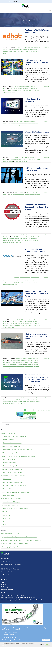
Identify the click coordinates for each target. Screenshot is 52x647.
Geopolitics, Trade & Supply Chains (10, 279)
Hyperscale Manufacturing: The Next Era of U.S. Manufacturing (20, 537)
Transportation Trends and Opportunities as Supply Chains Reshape (37, 207)
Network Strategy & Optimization (12, 453)
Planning (3, 584)
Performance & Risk (14, 362)
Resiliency (34, 49)
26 (38, 410)
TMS (20, 242)
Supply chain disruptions (22, 51)
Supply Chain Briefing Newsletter (31, 364)
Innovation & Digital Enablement (12, 472)
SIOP (27, 90)
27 (41, 410)
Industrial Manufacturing (33, 88)
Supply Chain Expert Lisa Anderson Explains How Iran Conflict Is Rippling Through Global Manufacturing (36, 378)
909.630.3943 (14, 1)
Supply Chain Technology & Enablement (13, 476)
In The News (18, 47)
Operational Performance (10, 459)
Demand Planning (8, 439)
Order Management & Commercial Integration (16, 492)
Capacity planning (14, 159)
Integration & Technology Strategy (13, 482)
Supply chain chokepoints (27, 240)
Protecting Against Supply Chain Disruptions (14, 547)
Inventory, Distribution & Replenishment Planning (17, 449)
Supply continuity (12, 242)
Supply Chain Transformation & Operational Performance (18, 456)
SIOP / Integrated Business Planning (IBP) (15, 436)
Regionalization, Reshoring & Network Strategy (29, 277)
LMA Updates (7, 525)
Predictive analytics (7, 90)
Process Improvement (9, 462)
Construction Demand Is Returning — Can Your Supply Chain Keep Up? (22, 540)
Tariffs (13, 92)
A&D (14, 49)
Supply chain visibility (31, 51)
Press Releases (30, 397)
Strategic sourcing (12, 51)
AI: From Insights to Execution (10, 533)
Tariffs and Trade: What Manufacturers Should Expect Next (37, 62)
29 (46, 410)
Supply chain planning (20, 161)
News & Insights (6, 515)
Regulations (37, 194)
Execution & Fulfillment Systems (12, 489)
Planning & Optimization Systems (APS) (14, 485)
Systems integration (16, 197)
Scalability (11, 161)
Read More (46, 47)
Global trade (24, 49)
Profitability (32, 194)
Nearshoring (27, 194)
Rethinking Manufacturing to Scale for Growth (15, 543)
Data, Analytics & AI (8, 495)
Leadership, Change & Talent (11, 466)
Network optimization (18, 238)
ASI (16, 236)
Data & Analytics (31, 360)
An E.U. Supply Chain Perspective (33, 100)
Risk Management (19, 90)
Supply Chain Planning (8, 433)
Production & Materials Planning (12, 443)
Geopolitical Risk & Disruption (27, 47)
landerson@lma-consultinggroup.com (12, 564)
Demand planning (21, 159)
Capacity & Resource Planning (11, 446)
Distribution (30, 236)
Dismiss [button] (42, 644)
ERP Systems (7, 479)
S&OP (24, 90)
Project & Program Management (12, 469)
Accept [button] (47, 644)
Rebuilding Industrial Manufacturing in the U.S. (35, 250)
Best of (12, 88)
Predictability (6, 125)
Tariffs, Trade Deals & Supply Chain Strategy (36, 169)
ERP (14, 88)
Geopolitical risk (18, 49)
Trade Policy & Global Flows (19, 86)
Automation (13, 123)
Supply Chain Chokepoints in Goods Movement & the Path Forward (36, 293)
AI (9, 88)
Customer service (24, 236)
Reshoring (30, 49)
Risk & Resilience (8, 512)
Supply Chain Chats (22, 125)
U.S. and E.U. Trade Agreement (37, 132)
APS (11, 194)
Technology (4, 587)
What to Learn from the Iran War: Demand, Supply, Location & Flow (37, 336)
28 (43, 410)
